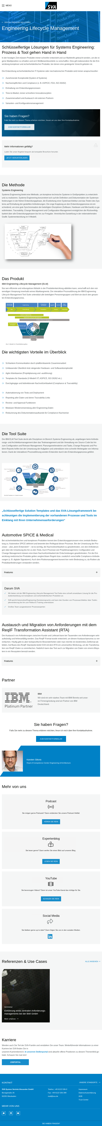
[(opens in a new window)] (11, 1113)
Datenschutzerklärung (87, 1093)
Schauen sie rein (51, 899)
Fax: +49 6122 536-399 (57, 1093)
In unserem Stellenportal (36, 1052)
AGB (80, 1096)
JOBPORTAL (15, 1062)
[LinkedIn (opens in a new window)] (51, 938)
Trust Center (83, 1100)
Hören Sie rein (51, 822)
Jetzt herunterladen (16, 158)
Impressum (83, 1089)
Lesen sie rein (51, 861)
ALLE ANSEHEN (91, 961)
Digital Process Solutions (17, 22)
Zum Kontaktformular (19, 127)
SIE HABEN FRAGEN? (51, 1124)
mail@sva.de (53, 1096)
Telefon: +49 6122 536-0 (57, 1089)
